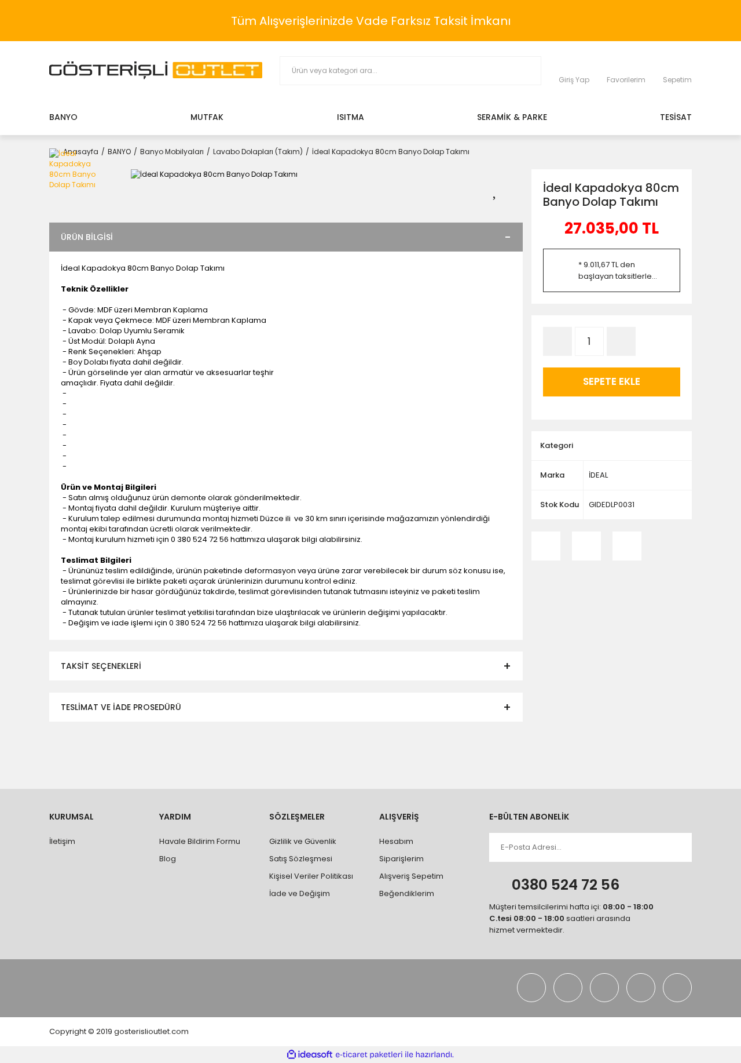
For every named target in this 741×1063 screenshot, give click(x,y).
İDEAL (598, 474)
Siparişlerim (401, 858)
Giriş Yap (574, 80)
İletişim (62, 841)
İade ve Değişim (299, 893)
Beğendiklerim (406, 893)
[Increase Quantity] (621, 341)
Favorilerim (626, 80)
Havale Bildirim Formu (199, 841)
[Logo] (155, 70)
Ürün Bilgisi (87, 237)
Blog (167, 858)
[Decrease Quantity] (557, 341)
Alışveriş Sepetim (411, 876)
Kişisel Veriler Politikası (311, 876)
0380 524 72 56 (565, 885)
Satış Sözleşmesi (300, 858)
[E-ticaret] (369, 1055)
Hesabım (396, 841)
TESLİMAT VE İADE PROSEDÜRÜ (121, 707)
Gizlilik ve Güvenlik (302, 841)
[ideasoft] (310, 1054)
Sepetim (677, 80)
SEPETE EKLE (611, 381)
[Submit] (672, 847)
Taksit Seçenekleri (101, 666)
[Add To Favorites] (502, 189)
